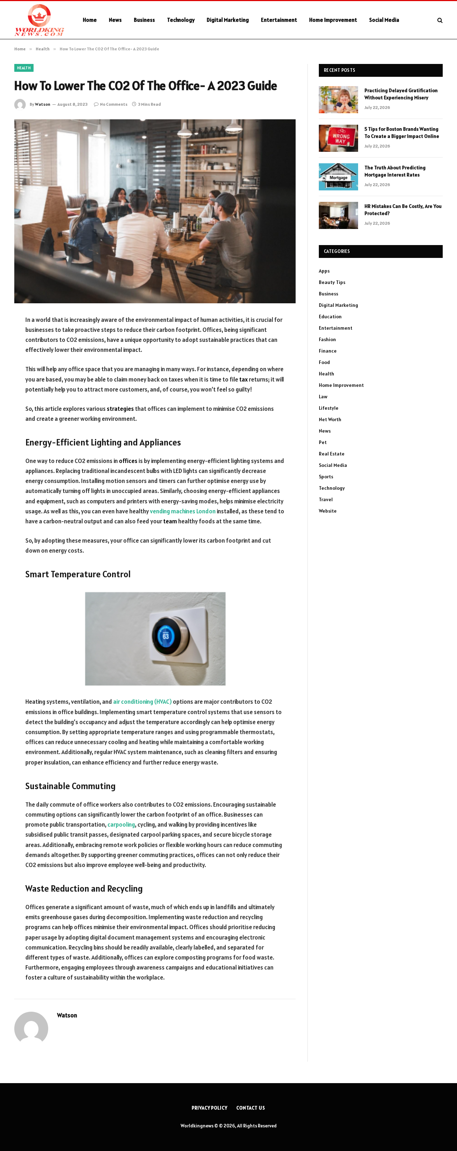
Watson (42, 104)
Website (328, 511)
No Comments (113, 104)
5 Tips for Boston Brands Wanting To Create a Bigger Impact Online (402, 132)
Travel (326, 499)
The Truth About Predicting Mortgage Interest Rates (395, 171)
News (115, 19)
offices (128, 461)
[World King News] (39, 20)
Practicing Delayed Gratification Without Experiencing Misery (401, 94)
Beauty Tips (332, 282)
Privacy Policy (209, 1108)
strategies (120, 409)
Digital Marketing (228, 19)
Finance (328, 351)
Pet (323, 442)
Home (90, 19)
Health (24, 67)
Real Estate (332, 453)
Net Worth (330, 419)
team (170, 521)
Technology (181, 19)
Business (144, 19)
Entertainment (279, 19)
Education (330, 316)
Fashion (327, 339)
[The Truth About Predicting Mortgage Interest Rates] (338, 176)
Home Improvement (333, 19)
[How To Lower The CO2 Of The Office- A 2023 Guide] (155, 211)
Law (323, 396)
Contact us (250, 1108)
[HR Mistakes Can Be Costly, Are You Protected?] (338, 215)
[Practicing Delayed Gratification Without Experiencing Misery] (338, 99)
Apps (324, 271)
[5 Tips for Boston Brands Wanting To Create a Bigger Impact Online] (338, 138)
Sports (326, 476)
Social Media (384, 19)
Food (324, 362)
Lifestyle (328, 408)
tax (243, 379)
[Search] (439, 20)
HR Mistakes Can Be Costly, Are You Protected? (403, 209)
